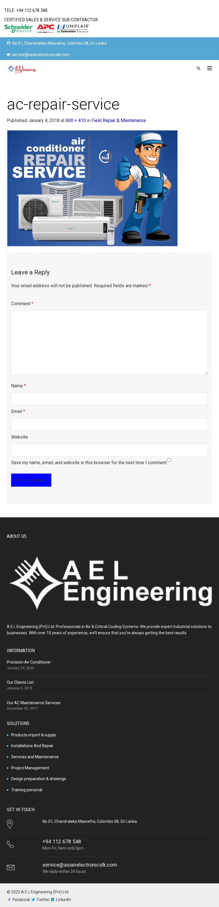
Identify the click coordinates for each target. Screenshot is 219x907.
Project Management (30, 768)
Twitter (43, 899)
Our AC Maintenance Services (33, 703)
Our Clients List (20, 682)
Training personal (26, 790)
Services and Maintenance (35, 757)
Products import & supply (33, 735)
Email (18, 411)
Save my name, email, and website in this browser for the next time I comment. (89, 462)
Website (19, 437)
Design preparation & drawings (38, 778)
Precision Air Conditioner (29, 662)
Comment (22, 303)
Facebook (21, 899)
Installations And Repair (32, 745)
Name (18, 386)
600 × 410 (76, 120)
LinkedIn (63, 899)
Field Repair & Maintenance (119, 120)
